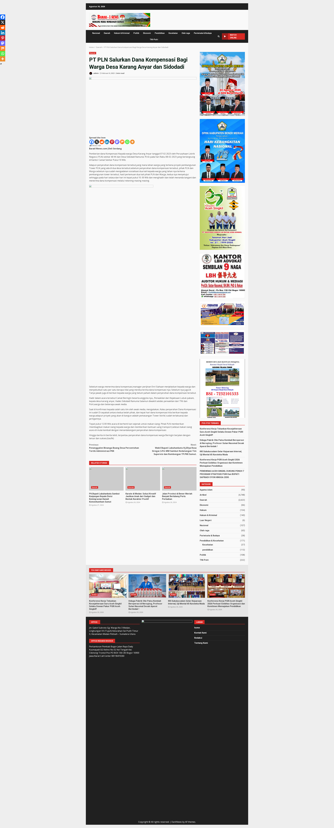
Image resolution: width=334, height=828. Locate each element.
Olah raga (186, 33)
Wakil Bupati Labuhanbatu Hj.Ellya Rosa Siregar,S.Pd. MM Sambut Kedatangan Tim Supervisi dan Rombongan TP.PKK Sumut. (174, 449)
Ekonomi (147, 33)
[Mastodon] (117, 142)
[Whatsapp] (127, 142)
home (197, 627)
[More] (132, 142)
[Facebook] (91, 142)
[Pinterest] (112, 142)
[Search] (219, 36)
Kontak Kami (200, 633)
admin (96, 73)
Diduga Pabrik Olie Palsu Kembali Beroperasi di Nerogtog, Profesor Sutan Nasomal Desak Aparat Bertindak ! (222, 443)
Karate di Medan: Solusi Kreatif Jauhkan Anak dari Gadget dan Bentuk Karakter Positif (143, 479)
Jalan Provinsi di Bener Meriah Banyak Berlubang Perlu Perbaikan (179, 479)
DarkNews (176, 821)
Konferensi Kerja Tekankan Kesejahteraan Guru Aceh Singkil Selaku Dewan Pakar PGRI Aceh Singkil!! (221, 432)
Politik (136, 33)
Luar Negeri (205, 520)
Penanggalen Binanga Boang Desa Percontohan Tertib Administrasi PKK (114, 447)
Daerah (107, 33)
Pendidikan (160, 33)
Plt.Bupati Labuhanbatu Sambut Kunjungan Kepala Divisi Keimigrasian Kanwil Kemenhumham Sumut (106, 479)
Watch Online (233, 36)
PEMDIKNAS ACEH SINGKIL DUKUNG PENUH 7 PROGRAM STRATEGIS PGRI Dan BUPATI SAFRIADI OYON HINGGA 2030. (222, 474)
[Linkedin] (107, 142)
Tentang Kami (201, 643)
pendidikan (207, 550)
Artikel (203, 495)
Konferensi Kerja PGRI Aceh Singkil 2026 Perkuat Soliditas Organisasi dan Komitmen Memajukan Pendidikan (221, 462)
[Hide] (1, 64)
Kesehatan (173, 33)
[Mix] (122, 142)
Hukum (203, 510)
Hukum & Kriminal (122, 33)
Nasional (96, 33)
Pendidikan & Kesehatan (212, 540)
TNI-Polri (154, 39)
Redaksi (198, 638)
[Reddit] (102, 142)
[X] (96, 142)
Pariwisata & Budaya (203, 33)
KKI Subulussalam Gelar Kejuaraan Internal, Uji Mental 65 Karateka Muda (186, 586)
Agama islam (206, 490)
